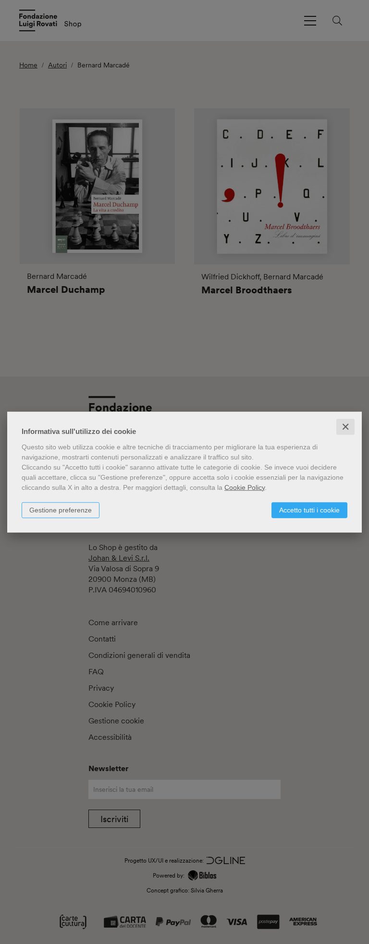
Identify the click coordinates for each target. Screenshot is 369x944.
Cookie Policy (244, 487)
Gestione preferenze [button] (60, 509)
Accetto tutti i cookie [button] (309, 509)
